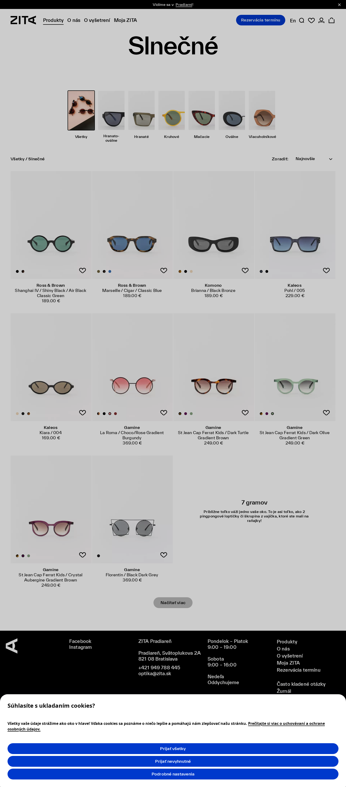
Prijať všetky (173, 748)
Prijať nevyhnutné (173, 761)
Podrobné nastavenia (173, 773)
